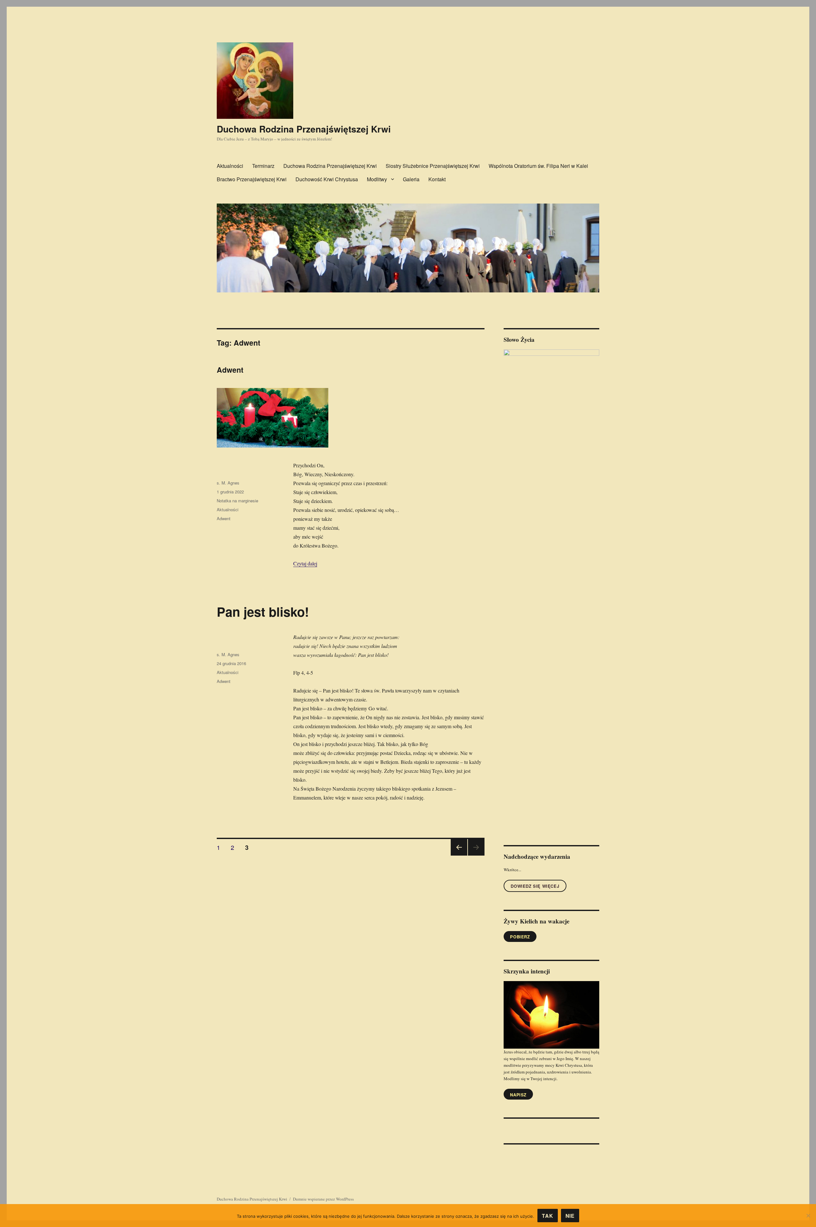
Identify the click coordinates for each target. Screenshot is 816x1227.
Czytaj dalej (305, 563)
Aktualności (230, 165)
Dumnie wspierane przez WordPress (323, 1199)
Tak (547, 1215)
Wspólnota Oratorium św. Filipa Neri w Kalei (538, 165)
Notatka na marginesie (237, 501)
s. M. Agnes (228, 483)
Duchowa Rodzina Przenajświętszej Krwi (304, 128)
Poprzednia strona (458, 855)
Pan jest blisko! (263, 611)
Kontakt (437, 179)
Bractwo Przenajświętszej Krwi (252, 179)
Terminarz (263, 165)
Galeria (411, 179)
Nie (570, 1215)
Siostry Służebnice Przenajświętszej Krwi (433, 165)
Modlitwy (377, 179)
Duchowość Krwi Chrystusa (326, 179)
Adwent (230, 369)
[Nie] (808, 1215)
